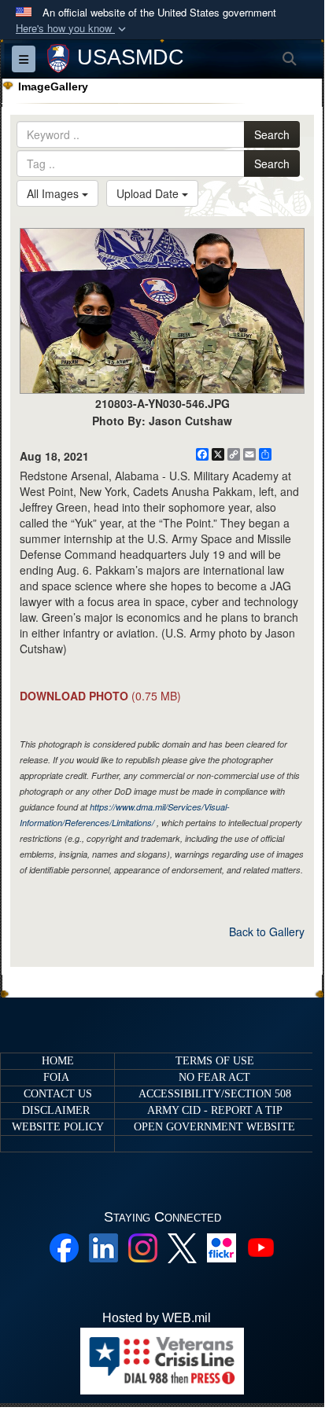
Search (272, 134)
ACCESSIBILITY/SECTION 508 (214, 1094)
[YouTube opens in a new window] (260, 1247)
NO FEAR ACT (214, 1077)
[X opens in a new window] (182, 1247)
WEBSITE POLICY (58, 1127)
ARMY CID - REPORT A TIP (215, 1110)
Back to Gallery (267, 931)
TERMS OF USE (214, 1061)
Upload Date (149, 193)
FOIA (55, 1077)
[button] (72, 28)
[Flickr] (221, 1247)
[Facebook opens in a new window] (64, 1247)
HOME (58, 1061)
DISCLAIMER (56, 1110)
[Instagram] (142, 1247)
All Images (54, 193)
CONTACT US (58, 1094)
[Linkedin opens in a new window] (103, 1247)
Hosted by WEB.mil (156, 1318)
